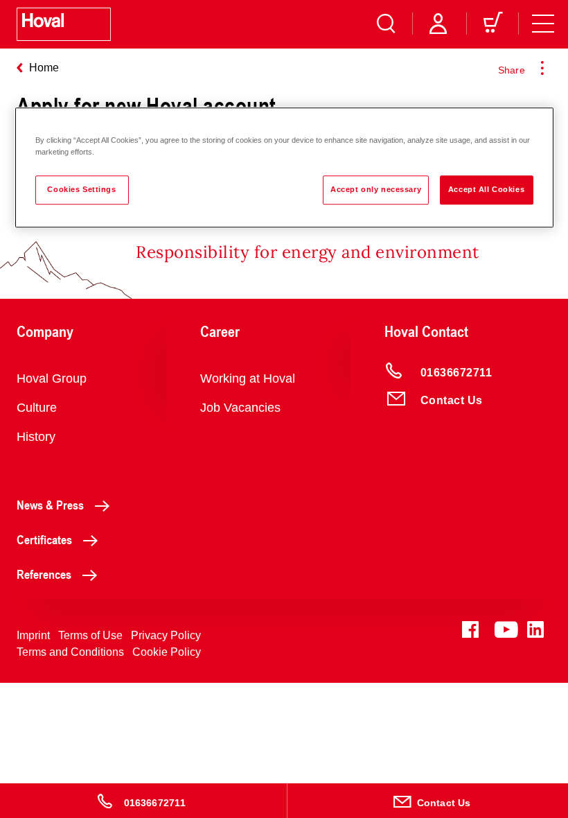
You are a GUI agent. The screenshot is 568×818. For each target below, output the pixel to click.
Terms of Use (90, 635)
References (44, 574)
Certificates (44, 539)
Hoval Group (52, 378)
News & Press (50, 505)
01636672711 (155, 802)
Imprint (33, 635)
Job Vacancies (240, 408)
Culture (37, 408)
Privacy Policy (166, 635)
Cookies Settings (81, 189)
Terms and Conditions (70, 652)
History (36, 437)
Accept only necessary (375, 189)
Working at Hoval (247, 378)
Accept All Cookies (486, 189)
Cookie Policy (166, 652)
